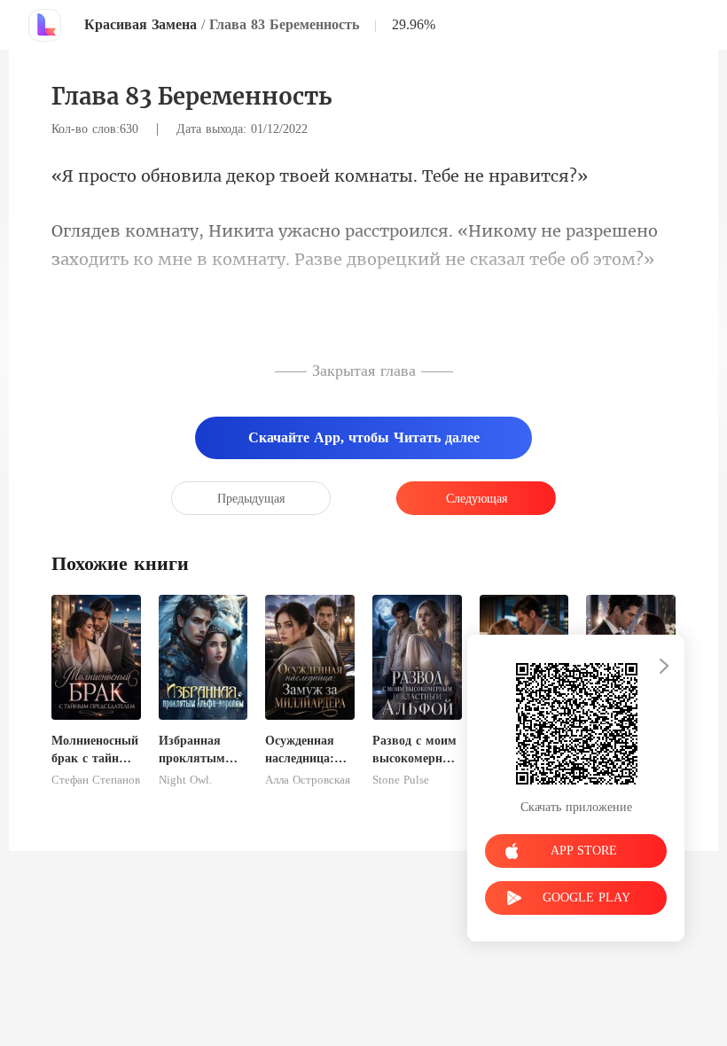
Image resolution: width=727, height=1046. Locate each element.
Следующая (476, 498)
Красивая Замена (140, 24)
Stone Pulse (400, 780)
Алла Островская (307, 780)
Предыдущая (251, 498)
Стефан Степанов (95, 780)
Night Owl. (185, 780)
